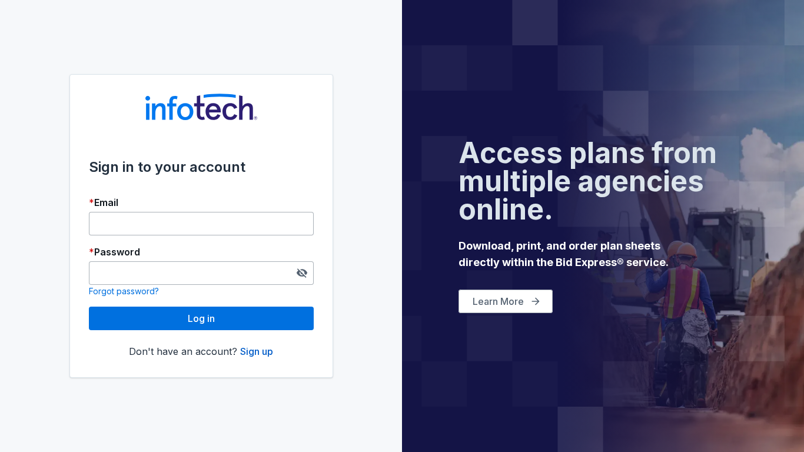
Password (117, 252)
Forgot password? (124, 291)
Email (106, 202)
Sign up (256, 351)
